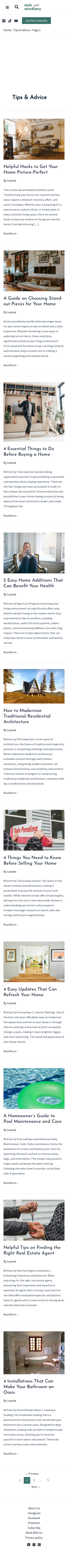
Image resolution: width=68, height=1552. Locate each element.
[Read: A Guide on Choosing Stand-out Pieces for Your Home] (34, 271)
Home (7, 30)
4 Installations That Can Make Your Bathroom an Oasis (28, 1387)
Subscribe (34, 1528)
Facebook (34, 1518)
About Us (34, 1508)
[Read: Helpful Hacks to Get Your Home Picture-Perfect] (34, 139)
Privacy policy (34, 1538)
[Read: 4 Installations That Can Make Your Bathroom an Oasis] (34, 1352)
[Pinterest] (39, 1544)
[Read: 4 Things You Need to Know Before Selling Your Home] (34, 830)
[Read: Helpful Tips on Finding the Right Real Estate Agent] (34, 1220)
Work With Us (34, 1533)
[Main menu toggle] (7, 7)
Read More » (10, 234)
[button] (17, 7)
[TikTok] (9, 20)
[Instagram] (3, 20)
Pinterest (34, 1523)
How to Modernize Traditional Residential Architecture (27, 716)
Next (36, 1486)
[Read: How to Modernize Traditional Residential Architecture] (34, 686)
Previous (32, 1473)
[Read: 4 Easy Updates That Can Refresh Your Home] (34, 961)
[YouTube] (16, 20)
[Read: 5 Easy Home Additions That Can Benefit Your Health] (34, 552)
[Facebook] (28, 1544)
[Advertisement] (34, 74)
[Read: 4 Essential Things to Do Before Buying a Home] (34, 411)
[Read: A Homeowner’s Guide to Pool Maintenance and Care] (34, 1088)
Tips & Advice (21, 30)
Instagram (34, 1513)
